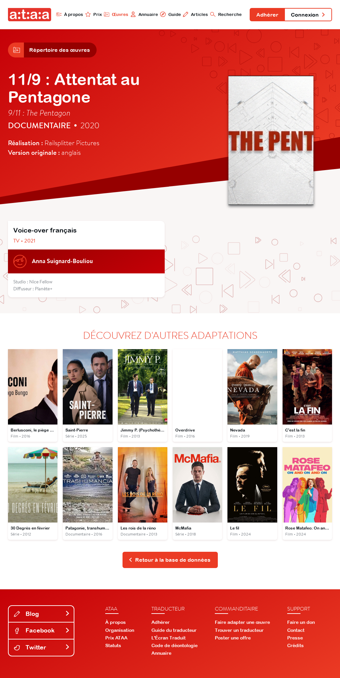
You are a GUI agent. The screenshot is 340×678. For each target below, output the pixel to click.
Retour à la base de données (173, 560)
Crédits (295, 645)
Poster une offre (233, 637)
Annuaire (148, 14)
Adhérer (267, 15)
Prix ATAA (116, 637)
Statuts (113, 645)
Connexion (305, 15)
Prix (97, 14)
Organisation (119, 630)
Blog (31, 613)
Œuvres (120, 14)
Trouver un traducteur (239, 630)
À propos (73, 14)
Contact (295, 630)
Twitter (35, 647)
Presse (295, 637)
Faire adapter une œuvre (242, 622)
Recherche (230, 14)
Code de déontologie (174, 645)
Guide (174, 14)
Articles (199, 14)
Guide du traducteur (174, 630)
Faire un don (301, 622)
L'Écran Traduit (168, 637)
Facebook (39, 630)
